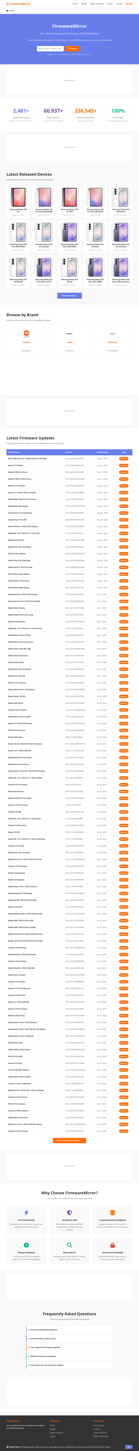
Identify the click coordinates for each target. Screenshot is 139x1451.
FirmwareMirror (20, 4)
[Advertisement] (69, 372)
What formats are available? (43, 1356)
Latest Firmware (97, 3)
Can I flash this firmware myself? (45, 1347)
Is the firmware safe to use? (43, 1338)
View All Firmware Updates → (69, 1140)
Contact (119, 3)
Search (110, 3)
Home (75, 3)
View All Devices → (70, 295)
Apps (130, 3)
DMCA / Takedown (100, 1436)
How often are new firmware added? (47, 1365)
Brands (84, 3)
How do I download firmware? (44, 1329)
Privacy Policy (98, 1425)
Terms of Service (100, 1433)
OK (129, 1447)
